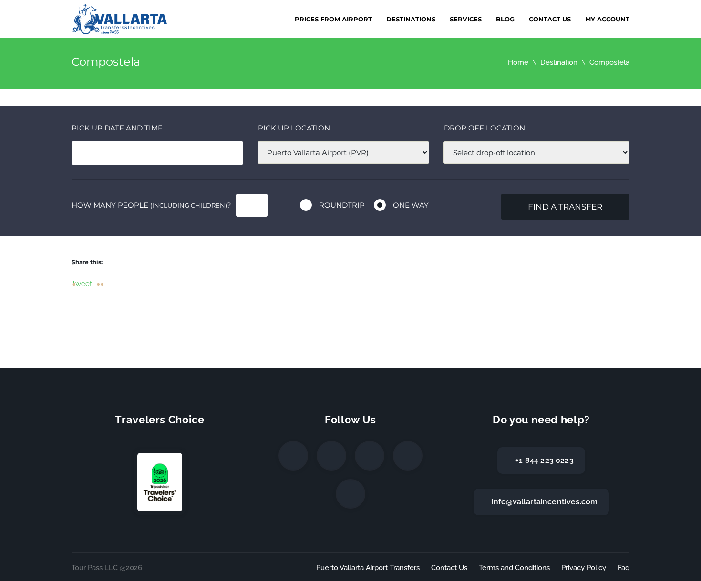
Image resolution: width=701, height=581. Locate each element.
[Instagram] (369, 456)
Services (466, 19)
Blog (505, 19)
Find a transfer (565, 206)
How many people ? (151, 205)
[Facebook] (293, 456)
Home (518, 62)
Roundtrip (342, 205)
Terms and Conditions (514, 567)
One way (411, 205)
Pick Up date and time (117, 127)
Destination (558, 62)
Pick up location (294, 127)
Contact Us (550, 19)
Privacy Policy (583, 567)
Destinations (410, 19)
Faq (623, 567)
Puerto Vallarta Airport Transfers (368, 567)
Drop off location (484, 127)
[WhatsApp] (408, 456)
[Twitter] (331, 456)
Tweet (82, 283)
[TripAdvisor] (350, 494)
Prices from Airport (333, 19)
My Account (607, 19)
